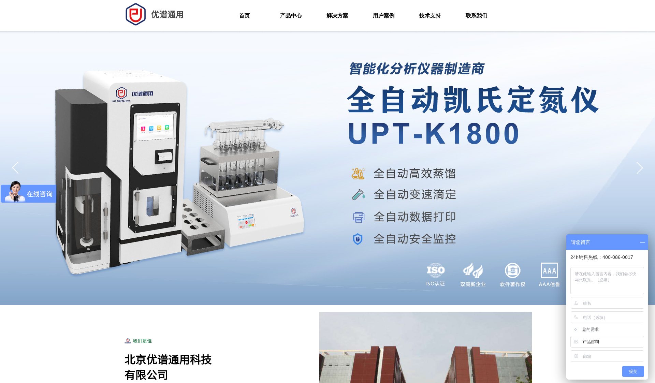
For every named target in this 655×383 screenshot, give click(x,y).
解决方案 (337, 15)
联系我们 (476, 15)
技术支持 (430, 15)
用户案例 (384, 15)
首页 (244, 15)
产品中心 (291, 15)
